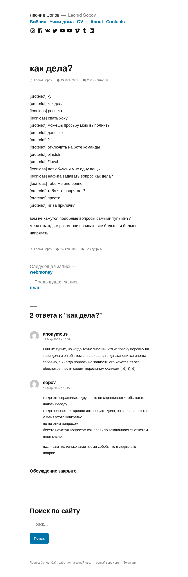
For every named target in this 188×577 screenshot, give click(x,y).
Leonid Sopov (43, 80)
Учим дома (62, 21)
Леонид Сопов (44, 15)
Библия (38, 21)
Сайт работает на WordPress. (71, 562)
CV (80, 21)
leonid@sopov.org (107, 562)
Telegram (130, 562)
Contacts (115, 21)
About (96, 21)
